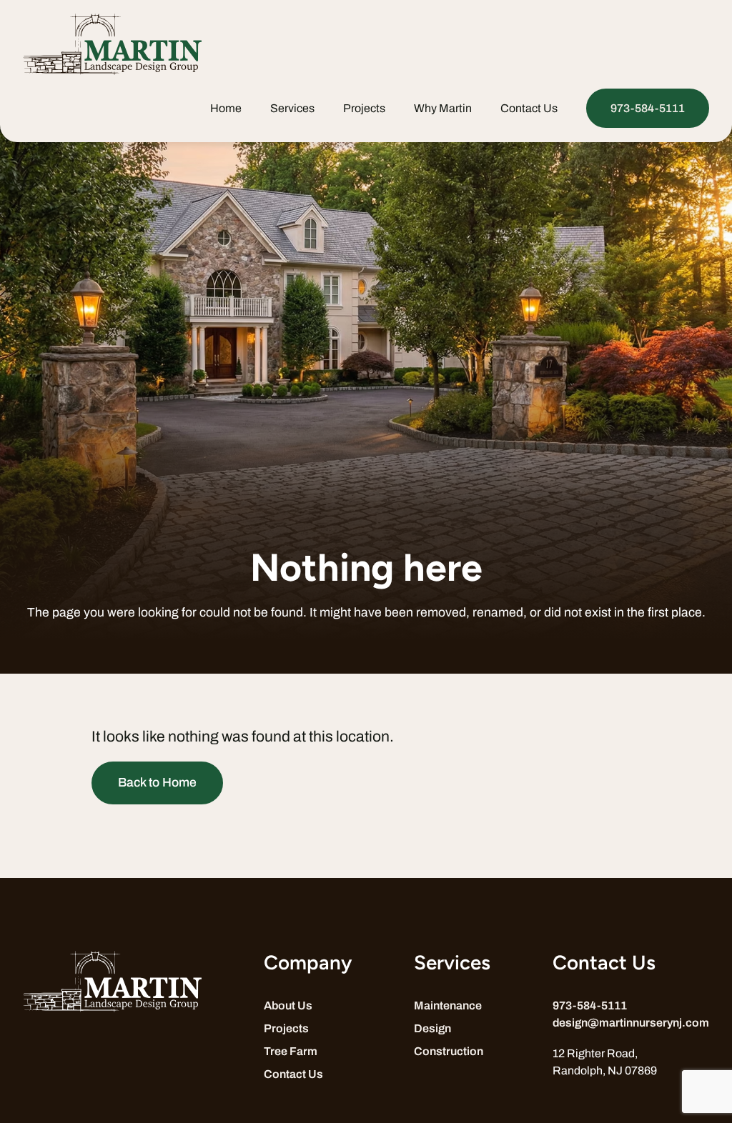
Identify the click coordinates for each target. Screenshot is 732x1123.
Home (226, 108)
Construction (448, 1051)
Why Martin (443, 108)
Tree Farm (290, 1051)
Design (432, 1028)
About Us (288, 1005)
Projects (364, 108)
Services (292, 108)
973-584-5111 (647, 108)
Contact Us (529, 108)
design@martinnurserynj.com (631, 1023)
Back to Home (157, 782)
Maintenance (448, 1005)
